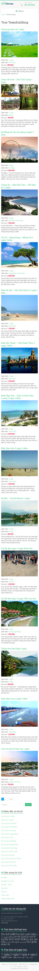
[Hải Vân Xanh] (7, 3)
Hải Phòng (12, 326)
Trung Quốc (21, 273)
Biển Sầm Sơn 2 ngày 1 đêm (14, 698)
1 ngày (11, 60)
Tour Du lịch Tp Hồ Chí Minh (11, 858)
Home (3, 14)
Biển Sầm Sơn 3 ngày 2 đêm (14, 448)
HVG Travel (4, 923)
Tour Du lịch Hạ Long (8, 830)
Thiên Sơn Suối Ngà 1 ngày (14, 648)
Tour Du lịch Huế (7, 837)
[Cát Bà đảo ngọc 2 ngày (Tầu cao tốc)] (19, 602)
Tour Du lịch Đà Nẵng (8, 841)
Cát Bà (10, 582)
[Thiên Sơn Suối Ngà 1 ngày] (19, 652)
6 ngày (9, 957)
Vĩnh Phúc (11, 63)
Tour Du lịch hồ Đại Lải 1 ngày (15, 749)
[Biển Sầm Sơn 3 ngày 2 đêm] (19, 451)
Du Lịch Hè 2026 (17, 936)
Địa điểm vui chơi (7, 881)
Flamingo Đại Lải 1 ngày (12, 29)
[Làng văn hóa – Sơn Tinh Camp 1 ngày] (19, 85)
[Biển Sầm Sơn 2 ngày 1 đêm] (19, 702)
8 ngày (19, 957)
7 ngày (14, 957)
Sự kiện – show (6, 884)
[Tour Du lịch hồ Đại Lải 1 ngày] (19, 752)
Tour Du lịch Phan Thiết (9, 851)
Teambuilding (22, 942)
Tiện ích (4, 891)
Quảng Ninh (12, 273)
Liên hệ (26, 966)
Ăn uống (4, 877)
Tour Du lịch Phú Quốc (9, 866)
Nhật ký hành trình (7, 899)
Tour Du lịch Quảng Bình (9, 834)
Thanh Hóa (19, 221)
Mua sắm (4, 888)
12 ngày (31, 957)
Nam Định (11, 379)
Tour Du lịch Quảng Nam (9, 844)
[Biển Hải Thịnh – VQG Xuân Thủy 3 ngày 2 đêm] (19, 349)
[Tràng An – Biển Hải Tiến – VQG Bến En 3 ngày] (19, 191)
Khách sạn (5, 964)
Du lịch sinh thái (15, 939)
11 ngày (27, 957)
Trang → (11, 799)
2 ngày (11, 323)
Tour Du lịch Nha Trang (9, 848)
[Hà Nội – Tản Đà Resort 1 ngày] (19, 501)
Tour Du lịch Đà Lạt (7, 855)
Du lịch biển (8, 934)
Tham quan (5, 895)
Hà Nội (10, 115)
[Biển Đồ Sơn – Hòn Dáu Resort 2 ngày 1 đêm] (19, 296)
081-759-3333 (29, 5)
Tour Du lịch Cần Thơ (8, 862)
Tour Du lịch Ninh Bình (9, 827)
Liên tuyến (15, 942)
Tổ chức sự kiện (13, 964)
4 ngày (11, 165)
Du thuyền (8, 942)
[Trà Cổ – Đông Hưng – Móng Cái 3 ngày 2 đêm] (19, 243)
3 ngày (11, 218)
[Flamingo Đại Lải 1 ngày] (19, 32)
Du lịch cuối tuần (26, 934)
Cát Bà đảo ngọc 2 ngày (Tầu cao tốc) (18, 598)
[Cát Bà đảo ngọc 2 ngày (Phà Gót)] (19, 552)
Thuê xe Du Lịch (23, 964)
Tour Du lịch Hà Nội (8, 816)
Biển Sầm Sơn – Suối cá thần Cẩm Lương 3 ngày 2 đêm (17, 396)
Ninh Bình (11, 221)
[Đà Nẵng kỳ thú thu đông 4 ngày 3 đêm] (19, 138)
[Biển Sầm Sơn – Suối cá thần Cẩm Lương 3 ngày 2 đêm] (19, 401)
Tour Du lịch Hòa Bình (8, 823)
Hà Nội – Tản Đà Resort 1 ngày (15, 498)
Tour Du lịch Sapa (7, 820)
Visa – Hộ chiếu (18, 966)
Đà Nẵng (11, 168)
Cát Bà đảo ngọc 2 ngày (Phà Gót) (16, 548)
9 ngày (22, 957)
